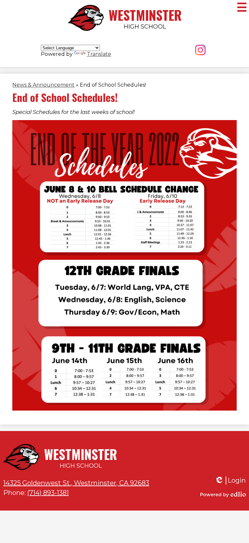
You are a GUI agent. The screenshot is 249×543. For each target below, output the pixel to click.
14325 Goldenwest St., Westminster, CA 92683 (76, 483)
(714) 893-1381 (48, 493)
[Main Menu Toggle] (242, 7)
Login (230, 480)
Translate (99, 54)
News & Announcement (43, 85)
